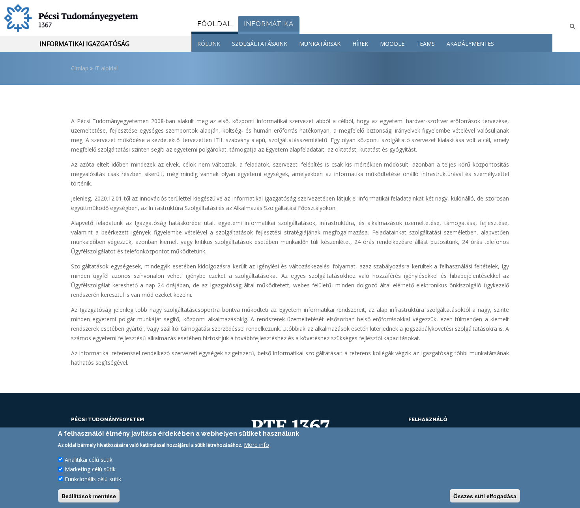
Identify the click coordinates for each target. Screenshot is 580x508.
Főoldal (214, 24)
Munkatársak (320, 43)
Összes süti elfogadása (484, 496)
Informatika (269, 24)
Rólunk (208, 43)
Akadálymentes (470, 43)
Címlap (79, 68)
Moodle (392, 43)
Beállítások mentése (89, 496)
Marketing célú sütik (90, 469)
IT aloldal (106, 68)
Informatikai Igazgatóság (84, 43)
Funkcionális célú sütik (93, 478)
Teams (425, 43)
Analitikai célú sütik (88, 459)
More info (256, 444)
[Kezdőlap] (92, 18)
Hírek (360, 43)
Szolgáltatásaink (259, 43)
